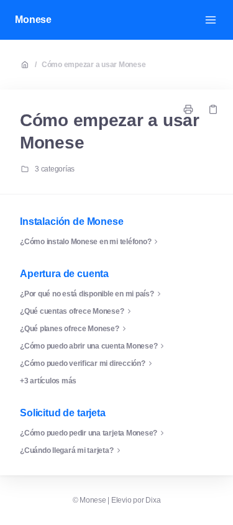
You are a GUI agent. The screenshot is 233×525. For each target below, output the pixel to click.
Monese (33, 19)
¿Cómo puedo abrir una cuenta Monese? (88, 346)
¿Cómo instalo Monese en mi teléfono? (85, 241)
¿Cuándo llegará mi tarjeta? (67, 450)
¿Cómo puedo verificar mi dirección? (82, 363)
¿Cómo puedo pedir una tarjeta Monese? (88, 433)
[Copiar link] (213, 109)
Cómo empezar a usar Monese (94, 64)
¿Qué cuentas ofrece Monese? (72, 311)
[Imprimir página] (188, 109)
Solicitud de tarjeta (63, 413)
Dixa (152, 500)
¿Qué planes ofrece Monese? (69, 328)
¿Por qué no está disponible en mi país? (87, 294)
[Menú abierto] (211, 20)
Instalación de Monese (72, 221)
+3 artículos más (48, 381)
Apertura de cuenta (64, 273)
